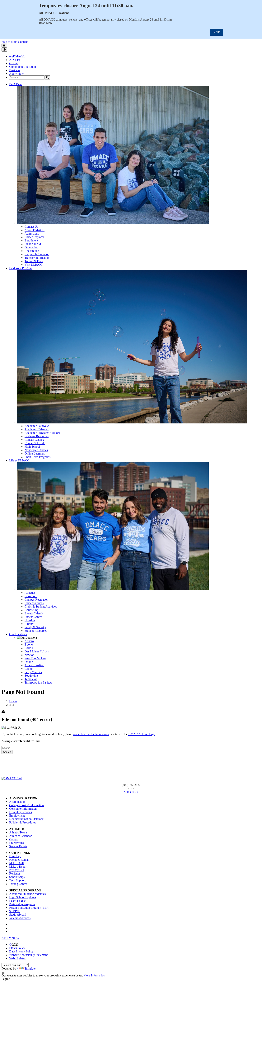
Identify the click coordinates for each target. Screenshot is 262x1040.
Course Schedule (35, 443)
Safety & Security (35, 627)
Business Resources (37, 436)
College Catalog (34, 439)
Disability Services (20, 812)
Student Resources (36, 630)
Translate (30, 968)
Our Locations (18, 634)
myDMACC (17, 56)
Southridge (31, 675)
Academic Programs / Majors (42, 432)
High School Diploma (22, 897)
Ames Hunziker (34, 665)
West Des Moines (35, 658)
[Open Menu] (4, 46)
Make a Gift (16, 863)
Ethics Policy (17, 948)
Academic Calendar (37, 429)
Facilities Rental (19, 859)
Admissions (32, 233)
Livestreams (16, 842)
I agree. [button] (6, 978)
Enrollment (31, 240)
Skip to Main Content (15, 41)
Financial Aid (33, 244)
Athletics (30, 592)
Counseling (31, 610)
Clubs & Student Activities (41, 606)
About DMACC (34, 230)
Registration (32, 250)
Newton (29, 654)
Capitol (29, 668)
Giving (13, 63)
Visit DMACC (33, 264)
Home (13, 701)
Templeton (31, 679)
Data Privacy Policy (21, 951)
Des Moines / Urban (37, 651)
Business (14, 70)
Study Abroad (17, 914)
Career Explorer (34, 237)
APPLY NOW (10, 938)
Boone (29, 644)
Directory (15, 856)
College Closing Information (26, 805)
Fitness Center (33, 616)
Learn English (17, 900)
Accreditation (17, 801)
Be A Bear (15, 84)
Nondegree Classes (36, 450)
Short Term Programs (37, 457)
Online (29, 661)
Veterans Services (19, 918)
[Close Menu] (4, 50)
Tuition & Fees (34, 261)
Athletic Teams (18, 832)
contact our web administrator (91, 734)
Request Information (37, 254)
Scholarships (17, 877)
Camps (13, 839)
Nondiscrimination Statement (26, 819)
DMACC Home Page (141, 734)
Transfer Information (37, 257)
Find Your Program (20, 268)
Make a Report (18, 866)
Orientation (31, 247)
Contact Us (31, 226)
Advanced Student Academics (27, 893)
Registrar (14, 873)
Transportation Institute (38, 682)
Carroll (29, 648)
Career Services (34, 603)
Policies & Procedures (22, 822)
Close (217, 32)
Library (29, 623)
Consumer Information (23, 808)
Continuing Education (22, 66)
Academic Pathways (37, 425)
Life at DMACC (19, 460)
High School (32, 446)
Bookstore (31, 596)
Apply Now (16, 73)
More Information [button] (94, 975)
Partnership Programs (22, 904)
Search (7, 752)
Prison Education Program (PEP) (29, 907)
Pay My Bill (16, 870)
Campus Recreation (36, 599)
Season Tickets (18, 846)
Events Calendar (34, 613)
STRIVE (14, 911)
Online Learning (34, 453)
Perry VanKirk (33, 672)
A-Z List (14, 59)
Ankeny (29, 641)
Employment (17, 815)
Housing (30, 620)
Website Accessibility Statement (28, 955)
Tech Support (17, 880)
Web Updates (17, 958)
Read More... (47, 23)
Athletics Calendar (20, 835)
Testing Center (18, 883)
